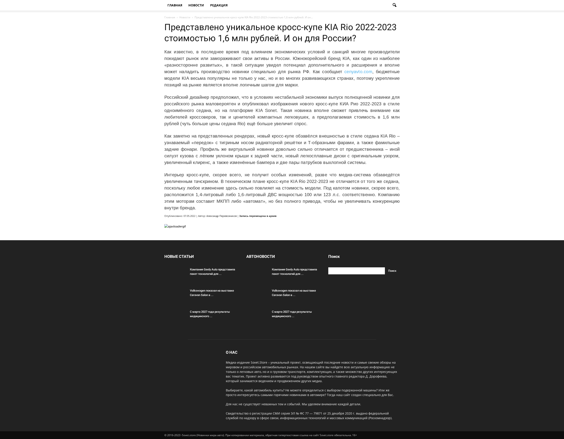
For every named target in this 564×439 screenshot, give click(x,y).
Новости (196, 5)
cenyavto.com (358, 71)
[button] (394, 5)
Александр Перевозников (221, 216)
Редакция (219, 5)
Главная (174, 5)
